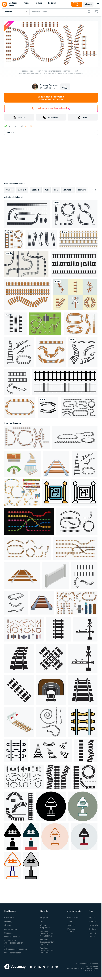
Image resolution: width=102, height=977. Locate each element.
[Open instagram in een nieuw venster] (35, 966)
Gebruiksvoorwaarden (74, 967)
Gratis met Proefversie (51, 98)
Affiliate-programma (45, 925)
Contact (70, 920)
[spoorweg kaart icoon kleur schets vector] (55, 491)
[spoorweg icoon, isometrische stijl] (19, 721)
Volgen (65, 88)
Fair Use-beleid (88, 969)
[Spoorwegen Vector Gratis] (75, 293)
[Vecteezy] (4, 4)
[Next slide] (91, 189)
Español (90, 920)
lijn (56, 189)
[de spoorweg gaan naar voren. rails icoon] (56, 463)
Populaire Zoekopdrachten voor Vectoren (47, 932)
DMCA (42, 920)
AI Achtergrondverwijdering (15, 946)
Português (91, 924)
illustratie (67, 189)
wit (46, 189)
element (82, 189)
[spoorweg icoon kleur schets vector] (82, 721)
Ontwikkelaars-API (12, 935)
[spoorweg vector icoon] (51, 805)
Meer (11, 5)
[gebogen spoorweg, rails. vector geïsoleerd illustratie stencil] (85, 749)
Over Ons (71, 924)
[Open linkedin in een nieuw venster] (40, 966)
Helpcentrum (72, 916)
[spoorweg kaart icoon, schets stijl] (84, 491)
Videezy (7, 924)
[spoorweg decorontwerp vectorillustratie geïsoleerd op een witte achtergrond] (13, 238)
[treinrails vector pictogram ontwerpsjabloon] (15, 323)
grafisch (35, 189)
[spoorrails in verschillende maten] (78, 238)
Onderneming (10, 928)
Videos (39, 3)
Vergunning (45, 916)
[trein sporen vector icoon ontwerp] (19, 351)
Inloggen (88, 4)
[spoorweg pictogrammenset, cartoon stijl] (22, 463)
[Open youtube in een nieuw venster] (57, 966)
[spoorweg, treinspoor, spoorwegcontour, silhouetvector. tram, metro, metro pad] (74, 263)
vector (9, 189)
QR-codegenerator (12, 951)
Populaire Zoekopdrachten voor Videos (47, 949)
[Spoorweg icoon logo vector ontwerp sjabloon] (58, 628)
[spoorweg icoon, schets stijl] (16, 749)
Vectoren (13, 3)
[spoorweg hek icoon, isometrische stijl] (55, 574)
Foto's (26, 3)
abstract (22, 189)
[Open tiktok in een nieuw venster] (48, 966)
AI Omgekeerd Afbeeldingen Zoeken (13, 940)
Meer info (10, 131)
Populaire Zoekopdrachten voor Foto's (47, 940)
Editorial (52, 3)
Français (90, 932)
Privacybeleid (90, 967)
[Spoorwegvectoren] (45, 323)
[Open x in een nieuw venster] (52, 966)
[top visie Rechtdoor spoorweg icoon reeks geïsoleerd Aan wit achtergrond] (64, 381)
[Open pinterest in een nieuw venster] (44, 966)
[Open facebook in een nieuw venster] (31, 966)
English (90, 916)
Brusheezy (9, 916)
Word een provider (71, 929)
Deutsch (90, 928)
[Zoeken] (89, 11)
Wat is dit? (28, 126)
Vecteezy (8, 920)
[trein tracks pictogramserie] (82, 351)
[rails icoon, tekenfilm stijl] (42, 602)
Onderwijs (8, 932)
